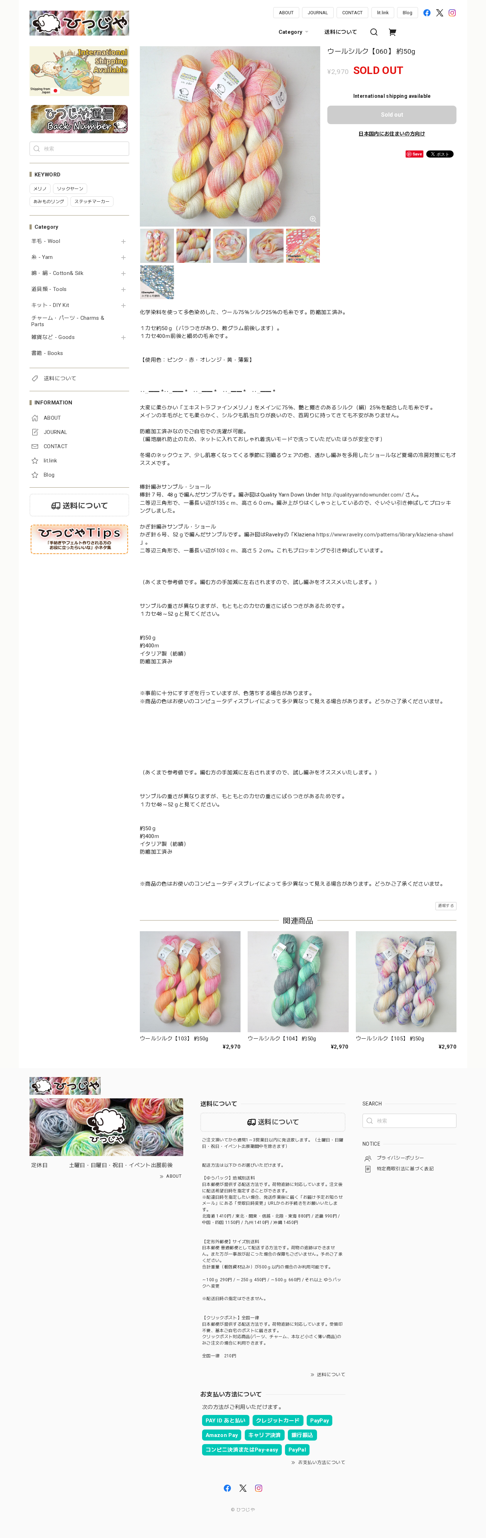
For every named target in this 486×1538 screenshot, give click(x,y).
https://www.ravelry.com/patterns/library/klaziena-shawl (384, 534)
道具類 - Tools (49, 289)
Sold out (392, 114)
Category (290, 32)
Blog (407, 12)
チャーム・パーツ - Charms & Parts (67, 321)
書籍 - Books (47, 353)
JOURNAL (318, 12)
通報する (446, 905)
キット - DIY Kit (50, 305)
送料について (340, 32)
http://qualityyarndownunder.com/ (363, 495)
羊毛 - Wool (45, 241)
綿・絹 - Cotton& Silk (57, 273)
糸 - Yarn (42, 257)
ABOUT (286, 12)
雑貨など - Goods (53, 337)
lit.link (383, 12)
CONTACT (352, 12)
